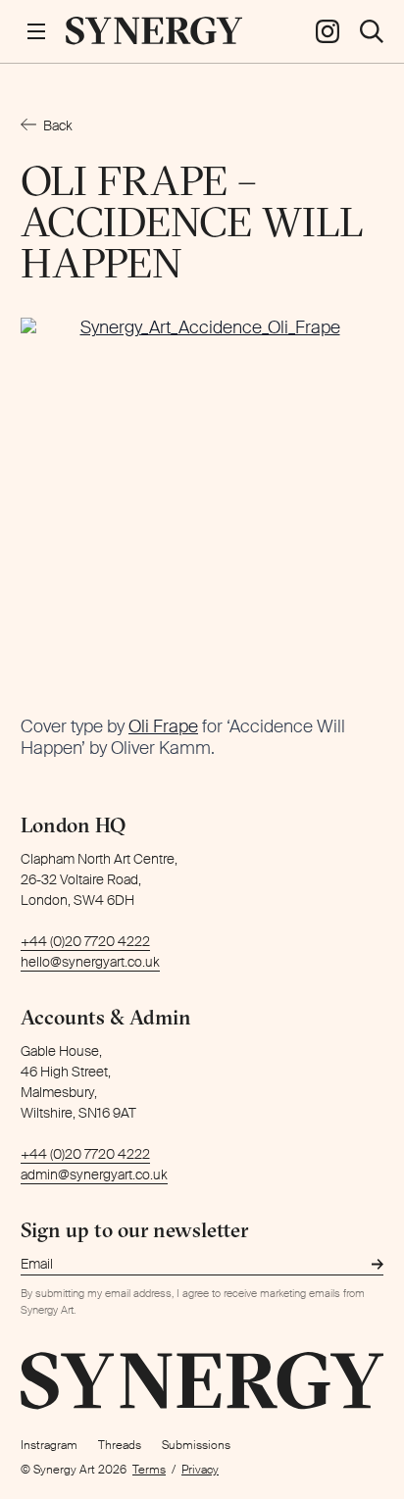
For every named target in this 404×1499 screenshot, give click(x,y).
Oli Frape (163, 726)
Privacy (200, 1469)
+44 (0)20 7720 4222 (85, 941)
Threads (119, 1445)
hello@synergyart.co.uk (90, 962)
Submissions (196, 1445)
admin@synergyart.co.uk (94, 1174)
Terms (149, 1469)
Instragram (49, 1445)
